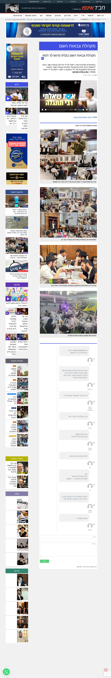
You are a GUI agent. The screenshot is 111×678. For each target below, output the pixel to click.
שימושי (48, 15)
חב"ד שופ (60, 1)
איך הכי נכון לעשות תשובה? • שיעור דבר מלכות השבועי (11, 468)
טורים (16, 571)
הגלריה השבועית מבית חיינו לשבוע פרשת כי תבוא (12, 402)
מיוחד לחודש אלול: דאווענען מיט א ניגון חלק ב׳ (23, 345)
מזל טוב (67, 15)
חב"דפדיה (73, 1)
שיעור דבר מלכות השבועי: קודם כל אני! (12, 481)
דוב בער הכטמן (38, 19)
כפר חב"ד (29, 19)
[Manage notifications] (106, 670)
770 (82, 15)
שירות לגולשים (12, 408)
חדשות (90, 15)
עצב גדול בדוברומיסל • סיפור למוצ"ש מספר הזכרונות (23, 122)
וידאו (76, 15)
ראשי (63, 19)
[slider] (57, 110)
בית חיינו (8, 19)
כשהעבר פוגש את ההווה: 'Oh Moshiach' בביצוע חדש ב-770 (11, 348)
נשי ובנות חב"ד (86, 1)
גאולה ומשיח (17, 458)
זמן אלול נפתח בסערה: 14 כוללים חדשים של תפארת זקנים (11, 375)
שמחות (25, 252)
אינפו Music (30, 15)
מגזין (17, 494)
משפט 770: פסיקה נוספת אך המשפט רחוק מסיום (12, 389)
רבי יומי (57, 19)
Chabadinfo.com (34, 1)
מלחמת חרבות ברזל (18, 19)
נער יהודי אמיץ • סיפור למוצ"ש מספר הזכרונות (19, 104)
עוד (41, 15)
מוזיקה (17, 285)
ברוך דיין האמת (49, 19)
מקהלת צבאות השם (80, 117)
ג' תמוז (90, 117)
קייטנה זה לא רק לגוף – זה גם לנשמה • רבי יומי (11, 120)
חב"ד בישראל (47, 1)
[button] (6, 671)
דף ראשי (100, 15)
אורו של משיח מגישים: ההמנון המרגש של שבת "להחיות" (24, 324)
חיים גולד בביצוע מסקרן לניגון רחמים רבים (17, 304)
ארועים (58, 15)
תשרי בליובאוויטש (22, 271)
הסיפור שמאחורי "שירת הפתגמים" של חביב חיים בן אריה (11, 323)
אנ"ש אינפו (17, 15)
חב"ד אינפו (99, 1)
